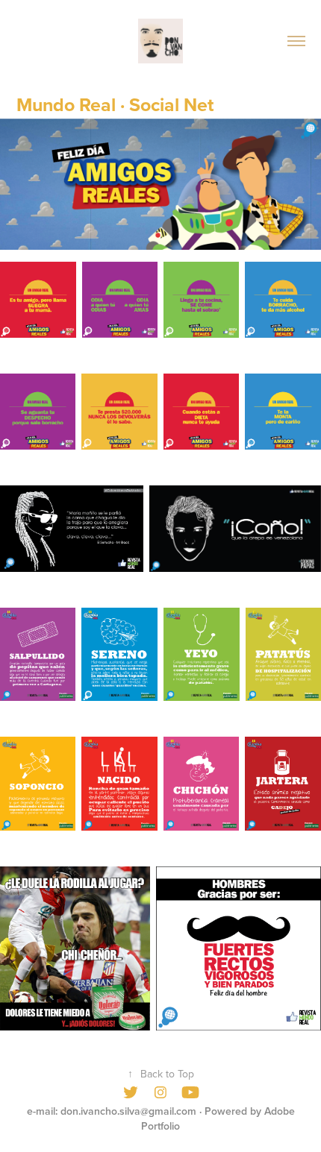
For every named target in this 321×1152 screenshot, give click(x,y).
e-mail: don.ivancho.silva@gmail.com (111, 1111)
